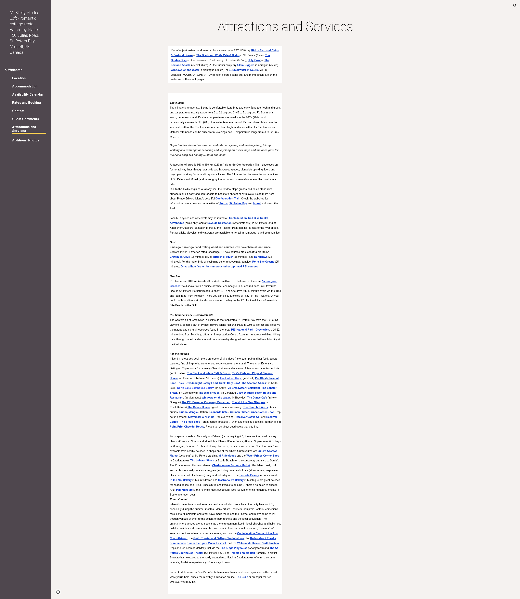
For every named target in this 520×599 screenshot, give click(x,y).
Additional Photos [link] (25, 140)
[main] (285, 27)
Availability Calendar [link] (27, 94)
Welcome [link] (15, 70)
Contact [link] (18, 111)
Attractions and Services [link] (24, 129)
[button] (515, 6)
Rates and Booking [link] (26, 103)
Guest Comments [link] (25, 119)
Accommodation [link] (24, 86)
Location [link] (19, 78)
